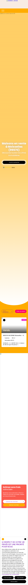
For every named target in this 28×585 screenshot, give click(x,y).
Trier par (4, 310)
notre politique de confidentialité (10, 574)
